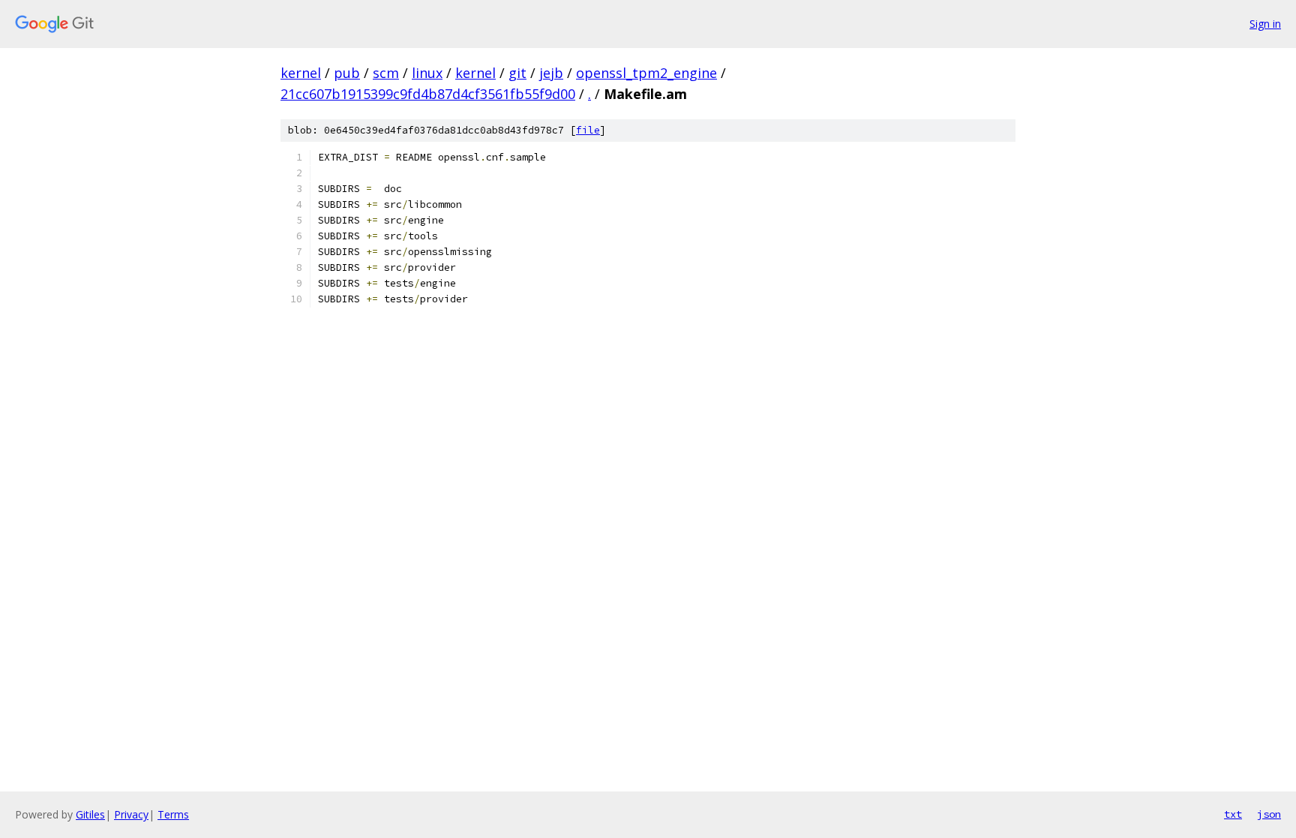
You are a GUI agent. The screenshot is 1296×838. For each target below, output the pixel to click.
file (588, 130)
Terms (173, 814)
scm (386, 73)
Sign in (1265, 24)
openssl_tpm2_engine (646, 73)
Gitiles (90, 814)
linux (427, 73)
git (517, 73)
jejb (551, 73)
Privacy (131, 814)
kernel (300, 73)
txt (1233, 814)
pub (347, 73)
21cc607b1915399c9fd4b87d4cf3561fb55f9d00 (427, 94)
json (1269, 814)
